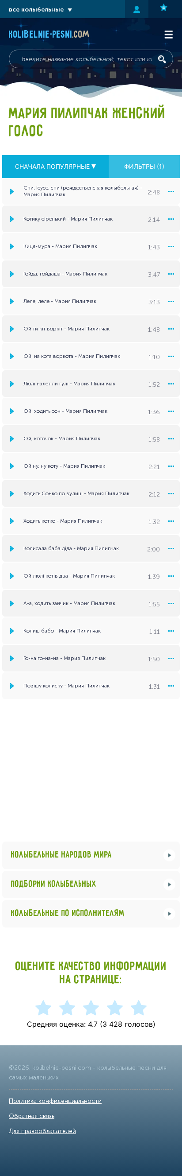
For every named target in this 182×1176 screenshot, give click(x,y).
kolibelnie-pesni (49, 35)
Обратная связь (31, 1116)
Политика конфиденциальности (55, 1101)
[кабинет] (136, 9)
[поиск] (162, 59)
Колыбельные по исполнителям (68, 913)
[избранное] (165, 9)
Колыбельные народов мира (61, 855)
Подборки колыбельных (54, 884)
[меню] (171, 191)
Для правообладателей (42, 1131)
